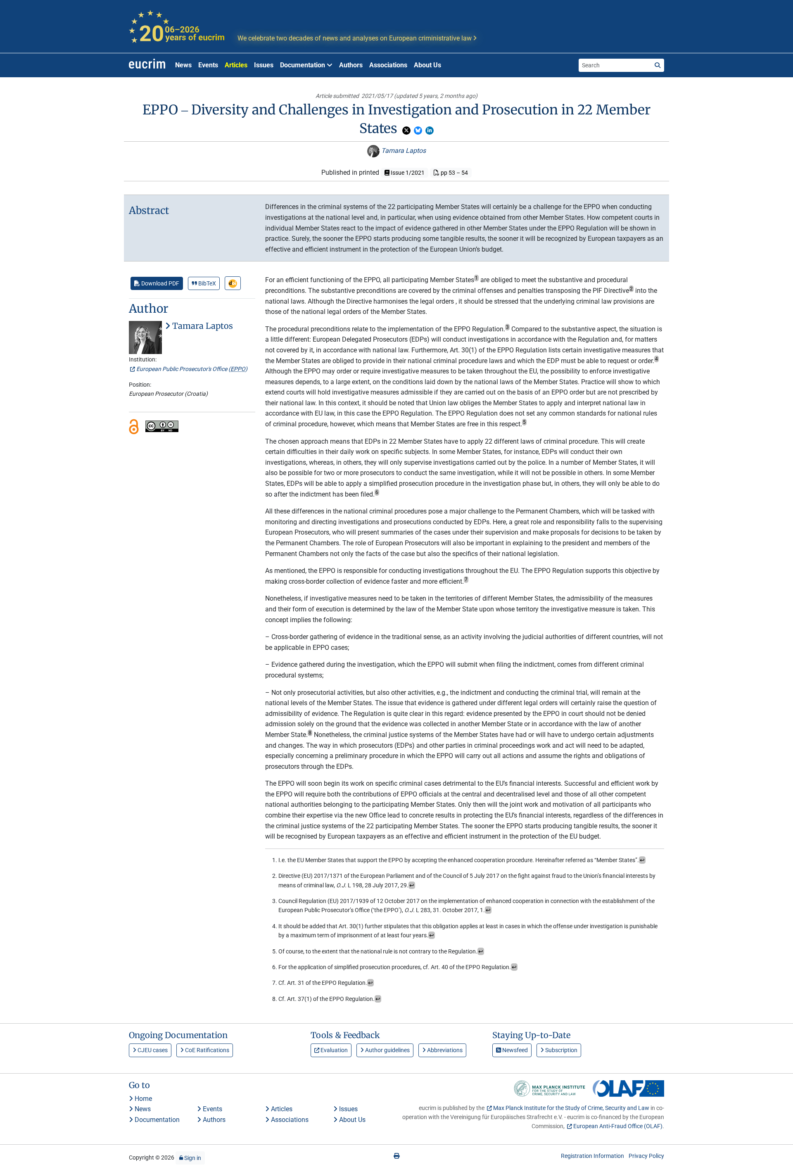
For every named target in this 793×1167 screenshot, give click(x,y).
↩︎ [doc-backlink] (642, 860)
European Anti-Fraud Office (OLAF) (617, 1126)
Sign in (192, 1158)
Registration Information (592, 1156)
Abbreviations (444, 1050)
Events (208, 65)
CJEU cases (152, 1050)
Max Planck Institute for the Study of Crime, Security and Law (571, 1108)
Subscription (560, 1050)
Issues (263, 65)
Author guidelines (387, 1050)
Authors (351, 65)
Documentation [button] (303, 65)
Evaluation (333, 1050)
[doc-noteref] (476, 280)
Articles (236, 65)
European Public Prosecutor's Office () (191, 369)
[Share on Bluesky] (418, 130)
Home (142, 1099)
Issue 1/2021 (407, 172)
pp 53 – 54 (453, 172)
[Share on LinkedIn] (429, 130)
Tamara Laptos (403, 150)
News (183, 65)
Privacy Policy (646, 1156)
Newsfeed (514, 1050)
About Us (427, 65)
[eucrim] (147, 65)
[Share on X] (406, 130)
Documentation (156, 1120)
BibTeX (206, 283)
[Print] (396, 1156)
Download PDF (159, 283)
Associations (388, 65)
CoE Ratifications (206, 1050)
